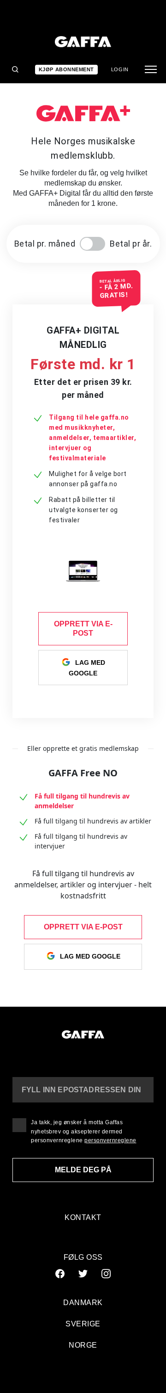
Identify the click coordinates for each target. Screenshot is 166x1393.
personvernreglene (110, 1140)
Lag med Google (87, 668)
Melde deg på (83, 1170)
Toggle (92, 244)
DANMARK (83, 1302)
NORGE (83, 1345)
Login (120, 69)
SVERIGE (83, 1324)
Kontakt (83, 1217)
